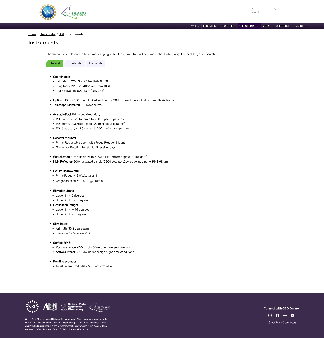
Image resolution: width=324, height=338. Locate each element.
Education (209, 26)
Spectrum (282, 26)
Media (266, 26)
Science (228, 26)
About (299, 26)
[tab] (54, 63)
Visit (193, 26)
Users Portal (247, 26)
